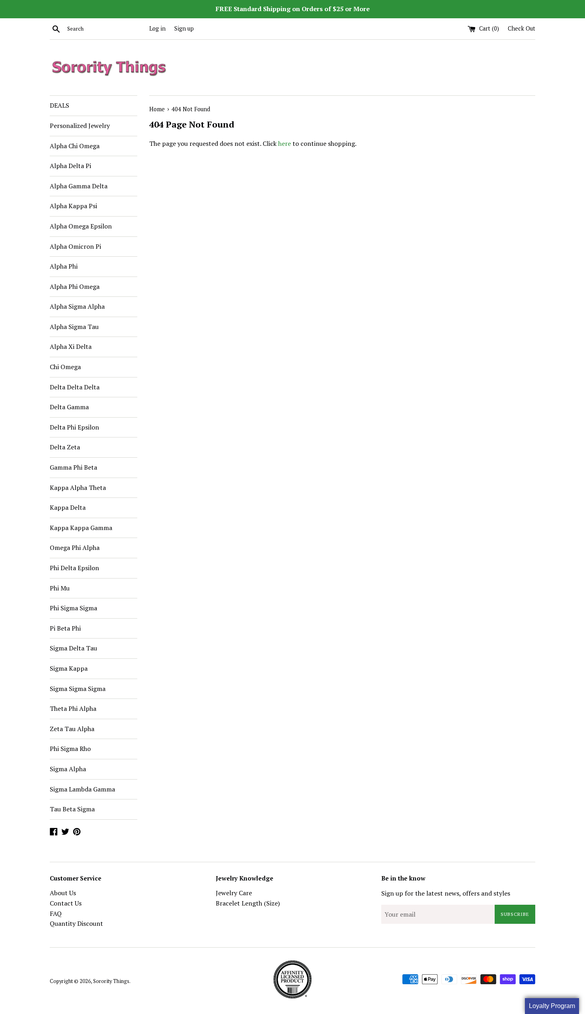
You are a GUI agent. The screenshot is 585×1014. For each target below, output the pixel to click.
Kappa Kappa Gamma (81, 527)
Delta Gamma (69, 407)
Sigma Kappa (69, 668)
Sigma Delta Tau (73, 648)
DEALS (59, 105)
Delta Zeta (65, 447)
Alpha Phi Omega (74, 286)
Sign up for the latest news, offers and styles (445, 893)
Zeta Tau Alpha (72, 728)
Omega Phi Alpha (74, 547)
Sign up (184, 28)
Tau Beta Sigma (72, 809)
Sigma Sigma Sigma (77, 688)
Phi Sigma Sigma (73, 608)
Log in (157, 28)
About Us (63, 892)
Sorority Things (111, 981)
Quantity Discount (76, 923)
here (284, 143)
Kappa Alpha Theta (78, 487)
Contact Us (66, 903)
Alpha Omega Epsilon (81, 226)
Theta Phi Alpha (73, 708)
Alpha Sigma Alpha (77, 306)
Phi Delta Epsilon (74, 567)
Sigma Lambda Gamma (82, 789)
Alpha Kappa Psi (73, 205)
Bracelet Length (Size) (248, 903)
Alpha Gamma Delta (78, 186)
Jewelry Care (234, 892)
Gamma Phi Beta (73, 467)
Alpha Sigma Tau (74, 326)
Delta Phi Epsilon (74, 427)
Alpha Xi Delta (71, 346)
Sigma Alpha (68, 768)
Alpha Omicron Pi (75, 246)
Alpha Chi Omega (74, 145)
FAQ (56, 913)
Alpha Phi (64, 266)
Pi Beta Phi (65, 628)
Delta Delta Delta (74, 387)
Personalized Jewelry (80, 125)
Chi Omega (65, 366)
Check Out (521, 28)
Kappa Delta (68, 507)
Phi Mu (60, 588)
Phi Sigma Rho (70, 748)
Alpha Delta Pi (70, 165)
